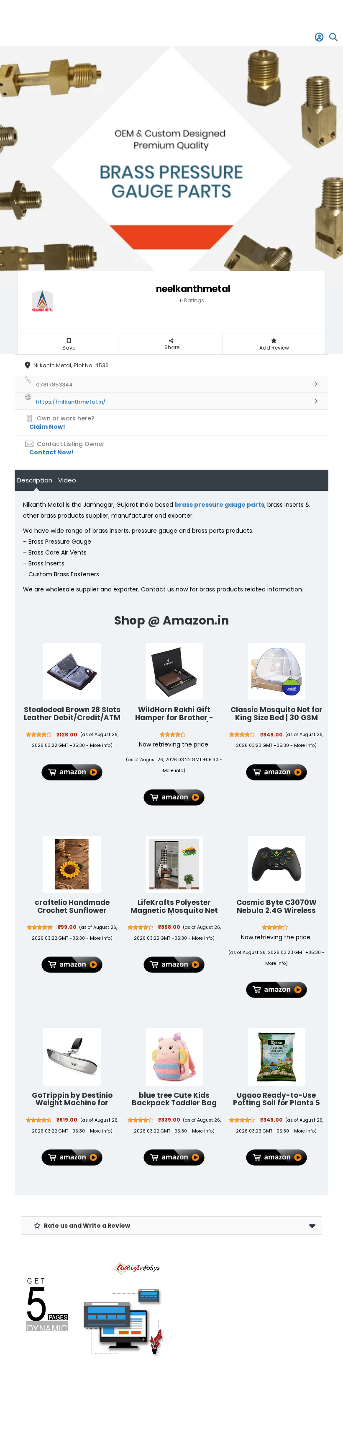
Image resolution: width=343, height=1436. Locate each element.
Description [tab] (34, 480)
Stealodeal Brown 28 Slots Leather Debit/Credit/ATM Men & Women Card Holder (72, 721)
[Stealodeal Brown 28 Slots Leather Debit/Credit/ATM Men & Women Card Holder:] (72, 672)
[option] (171, 167)
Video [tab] (67, 480)
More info (100, 745)
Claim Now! (47, 427)
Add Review (274, 347)
